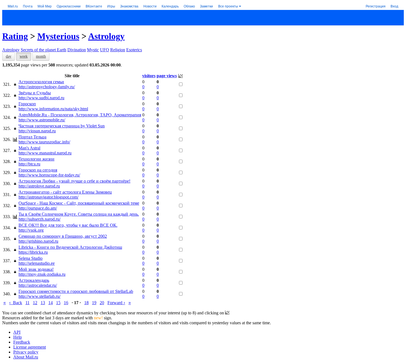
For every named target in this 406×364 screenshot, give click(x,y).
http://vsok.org (31, 230)
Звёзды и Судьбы (35, 92)
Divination (76, 49)
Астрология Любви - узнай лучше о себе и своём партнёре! (74, 181)
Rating (15, 36)
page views (167, 75)
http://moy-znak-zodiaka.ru (42, 274)
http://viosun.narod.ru (37, 131)
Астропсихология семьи (41, 81)
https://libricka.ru (33, 252)
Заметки (206, 6)
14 (50, 302)
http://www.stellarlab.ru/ (39, 296)
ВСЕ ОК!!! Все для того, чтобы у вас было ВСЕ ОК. (68, 225)
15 (58, 302)
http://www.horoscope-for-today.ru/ (49, 175)
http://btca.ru (29, 164)
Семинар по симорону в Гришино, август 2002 (63, 236)
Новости (150, 6)
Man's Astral (29, 148)
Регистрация (376, 6)
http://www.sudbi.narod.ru (41, 97)
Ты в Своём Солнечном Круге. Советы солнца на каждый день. (79, 214)
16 (66, 302)
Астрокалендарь (34, 280)
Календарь (170, 6)
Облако (189, 6)
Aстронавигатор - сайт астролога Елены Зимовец (65, 192)
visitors (148, 75)
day (8, 56)
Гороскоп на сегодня (38, 170)
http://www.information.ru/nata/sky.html (53, 108)
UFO (104, 49)
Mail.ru (13, 6)
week (24, 56)
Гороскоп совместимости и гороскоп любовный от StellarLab (76, 291)
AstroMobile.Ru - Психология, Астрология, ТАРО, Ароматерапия (80, 115)
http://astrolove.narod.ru (39, 186)
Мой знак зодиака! (36, 269)
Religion (117, 49)
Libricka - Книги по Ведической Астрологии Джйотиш (70, 247)
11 (27, 302)
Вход (394, 6)
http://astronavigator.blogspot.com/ (48, 197)
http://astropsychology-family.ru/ (47, 86)
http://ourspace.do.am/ (38, 208)
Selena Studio (31, 258)
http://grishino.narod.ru (38, 241)
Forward (116, 302)
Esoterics (134, 49)
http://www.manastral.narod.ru (45, 153)
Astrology (106, 36)
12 (35, 302)
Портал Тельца (32, 137)
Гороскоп (27, 103)
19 (94, 302)
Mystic (93, 49)
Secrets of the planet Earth (43, 49)
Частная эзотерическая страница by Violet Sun (62, 126)
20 (102, 302)
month (41, 56)
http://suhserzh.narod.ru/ (39, 219)
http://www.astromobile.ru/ (42, 119)
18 (86, 302)
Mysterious (58, 36)
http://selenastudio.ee (37, 263)
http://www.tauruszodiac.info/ (44, 142)
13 (43, 302)
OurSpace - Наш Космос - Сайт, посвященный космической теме (79, 203)
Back (15, 302)
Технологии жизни (36, 159)
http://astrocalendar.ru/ (38, 285)
